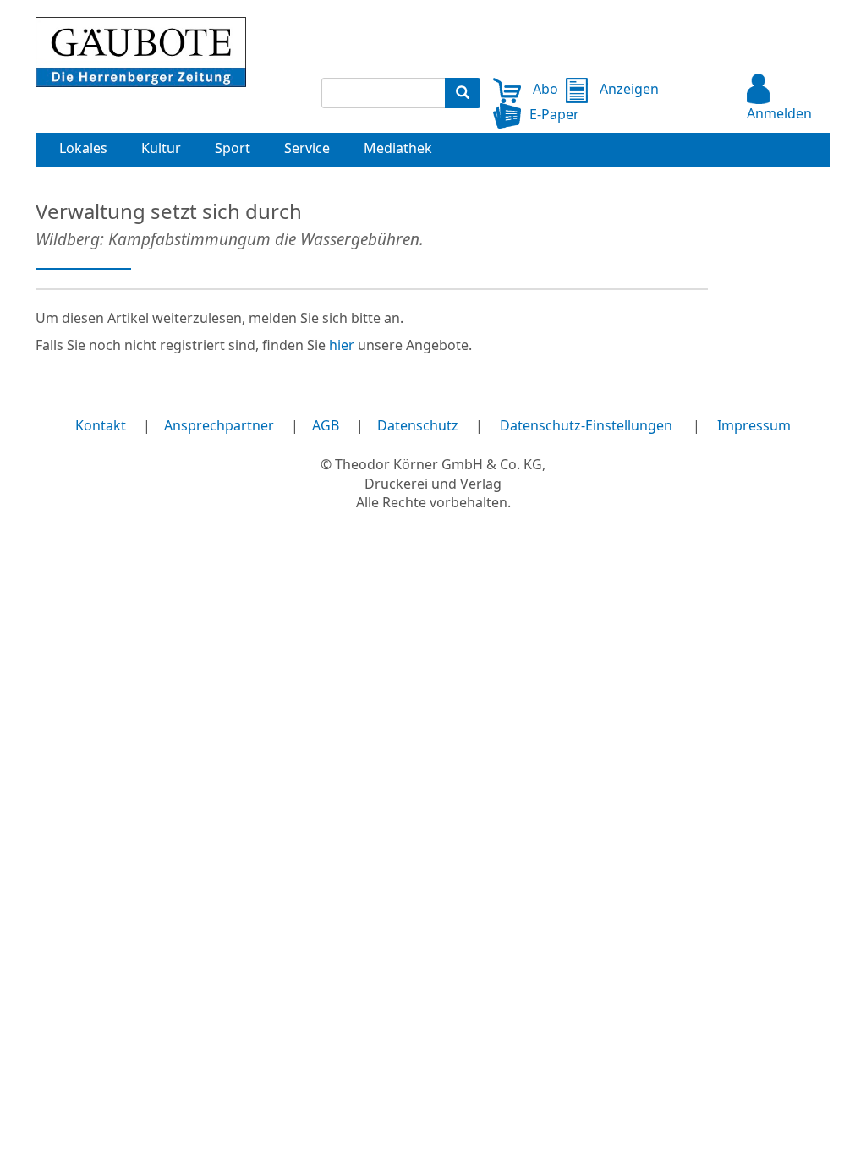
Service (307, 148)
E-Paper (554, 114)
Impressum (754, 425)
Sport (232, 148)
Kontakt (100, 425)
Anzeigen (627, 88)
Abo (543, 88)
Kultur (161, 148)
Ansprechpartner (219, 425)
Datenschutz (417, 425)
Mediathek (398, 148)
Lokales (83, 148)
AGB (325, 425)
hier (341, 345)
